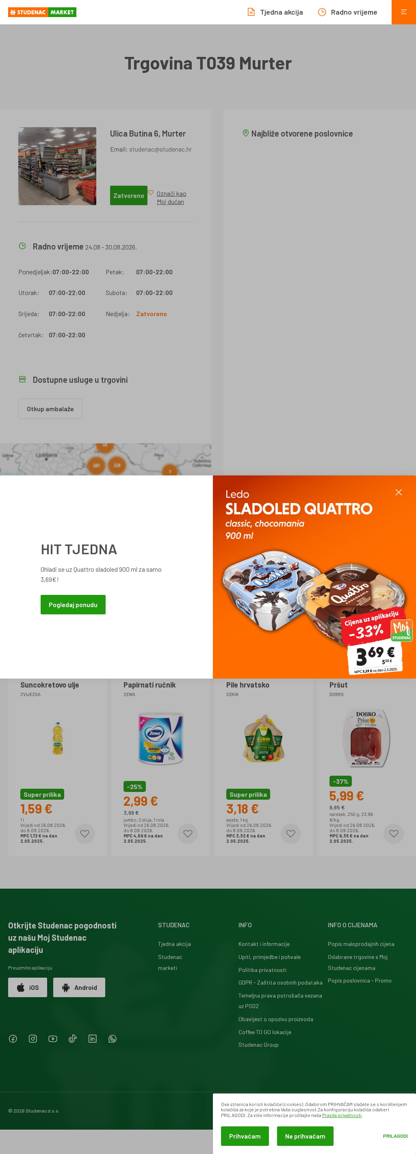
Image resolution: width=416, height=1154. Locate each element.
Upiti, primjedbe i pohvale (269, 956)
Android (85, 987)
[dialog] (314, 1123)
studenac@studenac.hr (160, 149)
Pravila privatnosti (342, 1115)
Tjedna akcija (174, 943)
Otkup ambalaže (50, 408)
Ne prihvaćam (305, 1136)
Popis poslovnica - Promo (360, 980)
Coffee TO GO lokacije (264, 1031)
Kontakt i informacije (264, 943)
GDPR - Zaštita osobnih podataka (280, 982)
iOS (34, 987)
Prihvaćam (245, 1136)
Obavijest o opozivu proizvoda (275, 1018)
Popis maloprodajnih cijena (361, 943)
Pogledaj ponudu (73, 604)
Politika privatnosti (262, 969)
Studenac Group (258, 1044)
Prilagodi (395, 1136)
